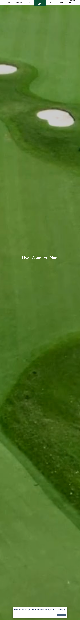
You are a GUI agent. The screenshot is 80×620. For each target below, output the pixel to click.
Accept (61, 615)
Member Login (72, 0)
